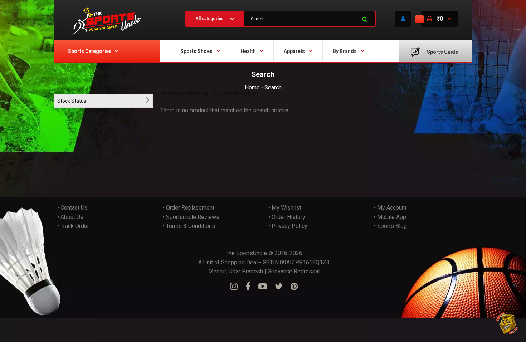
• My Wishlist (284, 207)
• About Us (70, 217)
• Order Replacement (188, 207)
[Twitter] (279, 287)
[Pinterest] (294, 287)
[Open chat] (507, 323)
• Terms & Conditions (189, 226)
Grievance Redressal (294, 271)
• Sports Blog (390, 226)
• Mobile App (390, 217)
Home (252, 87)
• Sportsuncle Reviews (191, 217)
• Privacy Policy (287, 226)
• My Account (390, 207)
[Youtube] (262, 287)
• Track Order (73, 226)
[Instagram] (234, 287)
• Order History (286, 217)
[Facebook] (247, 287)
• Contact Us (72, 207)
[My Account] (403, 19)
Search (273, 87)
